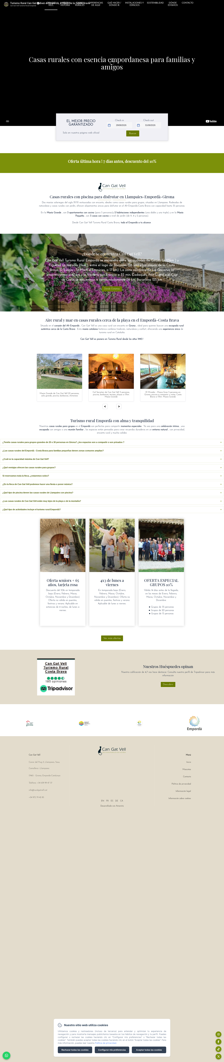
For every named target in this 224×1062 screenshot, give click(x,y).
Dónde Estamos (173, 4)
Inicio (188, 762)
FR (107, 801)
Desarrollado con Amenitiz (112, 806)
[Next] (118, 406)
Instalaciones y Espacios (134, 4)
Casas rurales (79, 4)
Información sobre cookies (180, 798)
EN (102, 801)
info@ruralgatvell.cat (38, 790)
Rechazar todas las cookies (75, 1050)
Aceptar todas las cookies (149, 1050)
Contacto (187, 3)
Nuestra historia (65, 4)
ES (112, 801)
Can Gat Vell (51, 4)
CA (121, 801)
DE (116, 801)
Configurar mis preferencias (112, 1050)
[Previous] (105, 406)
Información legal (183, 791)
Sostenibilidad (155, 3)
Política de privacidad (181, 784)
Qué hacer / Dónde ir (114, 4)
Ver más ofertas (112, 638)
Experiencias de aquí (96, 4)
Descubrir (168, 684)
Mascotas (187, 769)
